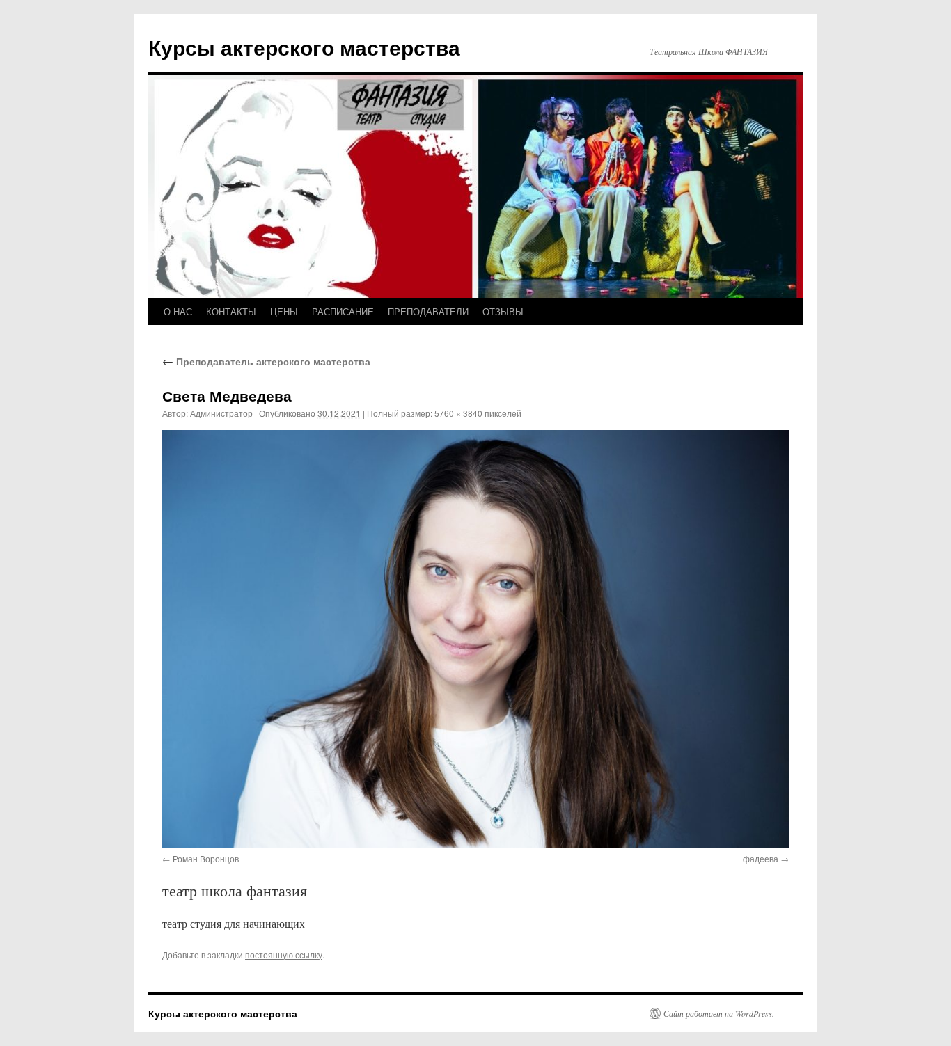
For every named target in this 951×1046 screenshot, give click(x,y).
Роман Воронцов (206, 858)
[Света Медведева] (475, 639)
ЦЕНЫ (284, 311)
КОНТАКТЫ (231, 311)
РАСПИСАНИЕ (343, 311)
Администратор (221, 413)
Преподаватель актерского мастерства (266, 361)
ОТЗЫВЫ (503, 311)
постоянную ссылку (283, 954)
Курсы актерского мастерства (304, 47)
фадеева (760, 858)
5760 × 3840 (458, 413)
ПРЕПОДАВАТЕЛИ (428, 311)
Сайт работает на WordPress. (718, 1013)
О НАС (178, 311)
